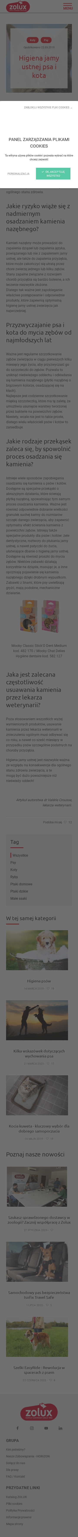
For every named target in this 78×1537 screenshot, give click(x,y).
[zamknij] (39, 768)
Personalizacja (18, 173)
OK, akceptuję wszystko (55, 173)
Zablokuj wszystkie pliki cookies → (48, 107)
